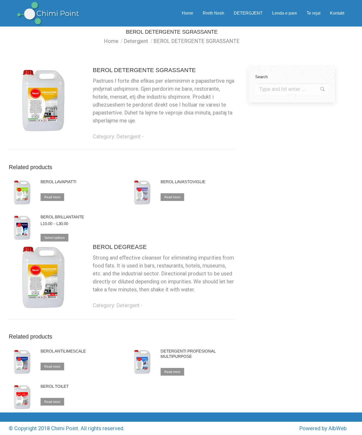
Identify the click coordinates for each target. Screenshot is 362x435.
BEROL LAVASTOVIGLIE (183, 181)
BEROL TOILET (55, 386)
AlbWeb (337, 428)
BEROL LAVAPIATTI (58, 181)
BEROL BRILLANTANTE (62, 217)
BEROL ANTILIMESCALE (63, 351)
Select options (54, 238)
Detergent (128, 305)
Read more (52, 197)
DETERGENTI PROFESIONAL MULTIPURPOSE (188, 354)
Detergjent (128, 136)
